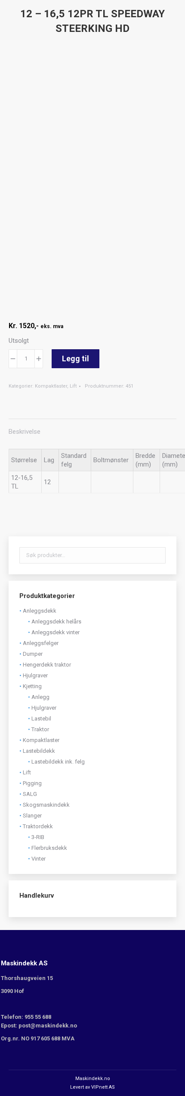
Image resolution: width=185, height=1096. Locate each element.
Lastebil (41, 718)
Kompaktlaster (51, 386)
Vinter (38, 858)
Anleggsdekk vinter (55, 632)
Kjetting (32, 686)
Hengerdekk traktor (47, 664)
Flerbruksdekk (49, 848)
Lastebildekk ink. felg (58, 761)
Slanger (32, 815)
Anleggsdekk (39, 610)
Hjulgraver (35, 675)
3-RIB (37, 837)
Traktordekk (38, 826)
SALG (30, 794)
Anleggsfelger (41, 643)
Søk (156, 555)
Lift (73, 386)
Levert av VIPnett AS (92, 1087)
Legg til (75, 358)
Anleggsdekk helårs (56, 621)
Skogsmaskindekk (46, 805)
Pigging (32, 783)
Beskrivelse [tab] (24, 431)
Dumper (33, 654)
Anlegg (40, 697)
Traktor (40, 729)
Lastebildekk (39, 751)
